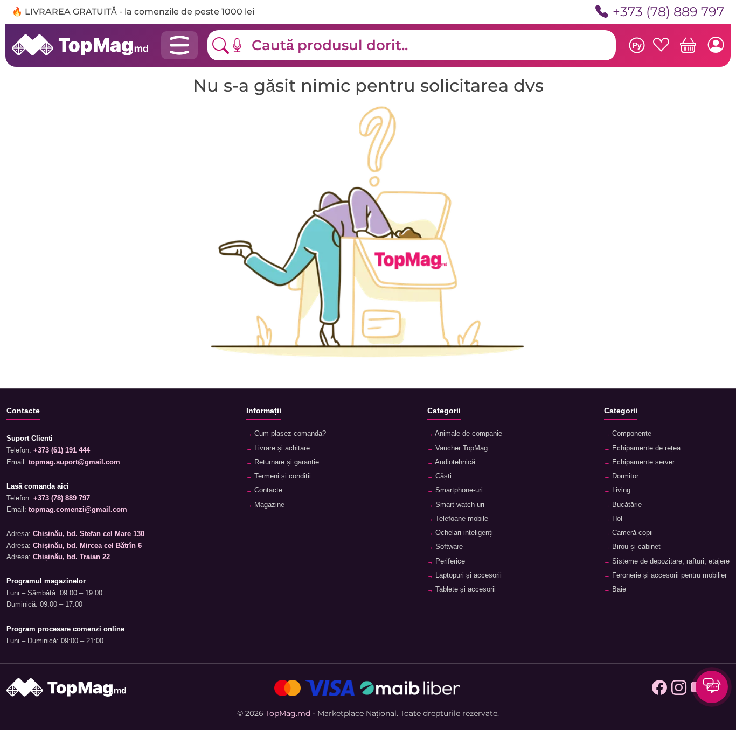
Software (448, 547)
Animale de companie (467, 433)
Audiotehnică (454, 462)
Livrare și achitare (281, 448)
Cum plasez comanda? (289, 433)
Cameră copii (631, 533)
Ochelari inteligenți (463, 533)
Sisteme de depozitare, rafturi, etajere (670, 561)
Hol (616, 519)
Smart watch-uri (458, 505)
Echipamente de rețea (645, 448)
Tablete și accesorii (464, 589)
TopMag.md (288, 713)
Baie (618, 589)
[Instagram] (678, 688)
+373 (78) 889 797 (668, 11)
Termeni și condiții (281, 476)
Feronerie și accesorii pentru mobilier (668, 575)
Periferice (449, 561)
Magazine (268, 505)
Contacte (267, 490)
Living (620, 490)
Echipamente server (642, 462)
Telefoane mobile (460, 519)
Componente (630, 433)
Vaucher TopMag (460, 448)
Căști (442, 476)
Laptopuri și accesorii (467, 575)
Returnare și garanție (285, 462)
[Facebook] (659, 688)
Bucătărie (626, 505)
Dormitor (624, 476)
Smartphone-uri (458, 490)
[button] (245, 45)
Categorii (444, 410)
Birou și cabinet (635, 547)
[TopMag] (80, 45)
